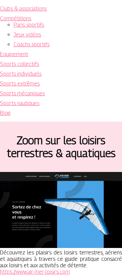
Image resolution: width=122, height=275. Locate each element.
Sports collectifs (19, 64)
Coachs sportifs (31, 44)
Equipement (14, 54)
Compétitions (15, 18)
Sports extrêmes (20, 83)
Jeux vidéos (27, 34)
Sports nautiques (19, 103)
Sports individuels (20, 74)
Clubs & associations (23, 8)
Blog (5, 113)
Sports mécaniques (22, 93)
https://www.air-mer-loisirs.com (35, 272)
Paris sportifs (29, 25)
